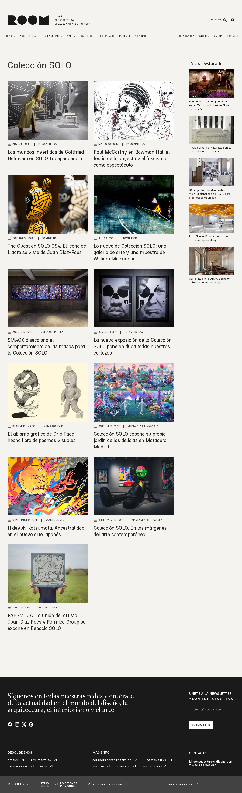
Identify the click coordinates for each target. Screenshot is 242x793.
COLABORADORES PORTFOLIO (111, 760)
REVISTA (98, 766)
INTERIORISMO (18, 766)
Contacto (232, 36)
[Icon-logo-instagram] (17, 724)
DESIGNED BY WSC (181, 784)
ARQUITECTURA (41, 760)
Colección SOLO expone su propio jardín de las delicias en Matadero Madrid (130, 440)
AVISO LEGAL (45, 784)
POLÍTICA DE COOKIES (108, 784)
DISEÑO (13, 760)
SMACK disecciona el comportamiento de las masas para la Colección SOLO (46, 347)
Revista (218, 36)
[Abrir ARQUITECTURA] (38, 36)
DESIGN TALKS (156, 760)
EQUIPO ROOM (152, 766)
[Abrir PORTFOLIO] (94, 36)
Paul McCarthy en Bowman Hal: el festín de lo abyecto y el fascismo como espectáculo (132, 159)
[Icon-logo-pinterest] (31, 724)
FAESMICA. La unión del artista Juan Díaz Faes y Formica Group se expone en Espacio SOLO (46, 622)
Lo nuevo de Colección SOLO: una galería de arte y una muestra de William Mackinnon (130, 252)
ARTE (43, 766)
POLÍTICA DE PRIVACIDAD (68, 784)
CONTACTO (124, 766)
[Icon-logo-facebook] (10, 724)
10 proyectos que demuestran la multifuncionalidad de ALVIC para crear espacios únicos (209, 194)
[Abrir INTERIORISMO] (62, 36)
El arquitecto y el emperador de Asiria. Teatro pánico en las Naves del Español (210, 105)
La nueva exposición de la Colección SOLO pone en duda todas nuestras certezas (133, 347)
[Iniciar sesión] (232, 20)
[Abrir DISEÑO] (14, 36)
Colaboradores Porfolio (192, 36)
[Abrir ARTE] (74, 36)
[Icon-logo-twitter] (24, 724)
